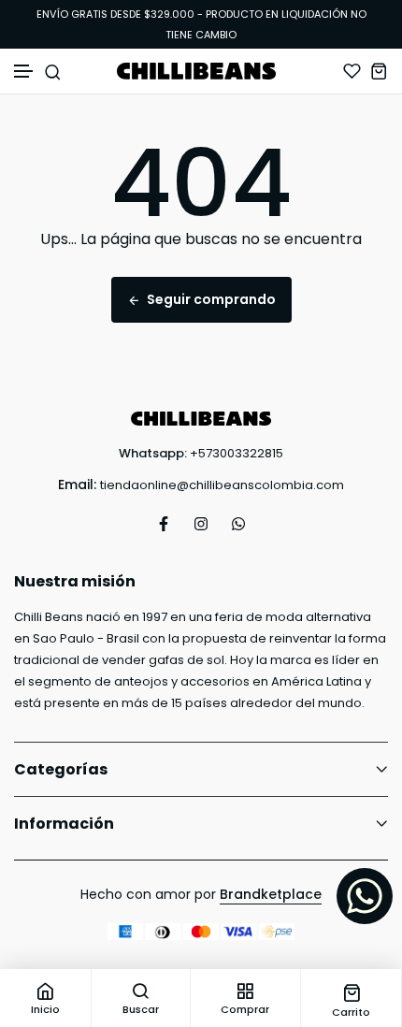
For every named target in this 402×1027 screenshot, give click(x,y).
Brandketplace (271, 894)
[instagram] (201, 523)
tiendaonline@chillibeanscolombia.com (222, 485)
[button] (24, 72)
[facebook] (163, 523)
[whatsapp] (238, 523)
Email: (77, 484)
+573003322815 (236, 453)
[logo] (201, 71)
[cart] (379, 71)
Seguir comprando (211, 299)
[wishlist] (352, 71)
